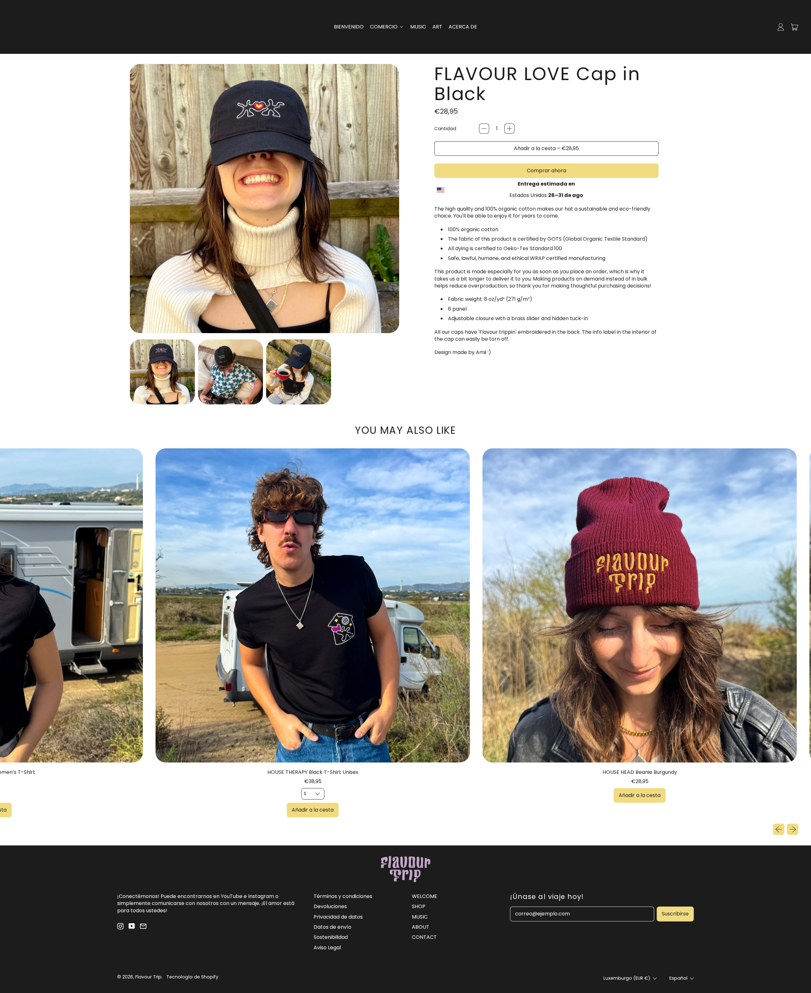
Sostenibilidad (331, 937)
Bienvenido (349, 26)
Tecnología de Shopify (192, 977)
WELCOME (424, 896)
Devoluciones (330, 906)
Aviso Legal (327, 947)
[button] (162, 371)
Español (678, 978)
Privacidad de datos (338, 916)
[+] (509, 128)
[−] (484, 128)
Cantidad (445, 129)
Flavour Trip (148, 977)
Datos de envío (332, 927)
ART (437, 26)
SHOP (418, 906)
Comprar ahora (546, 170)
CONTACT (424, 937)
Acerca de (463, 26)
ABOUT (420, 927)
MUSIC (418, 26)
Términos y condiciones (343, 896)
